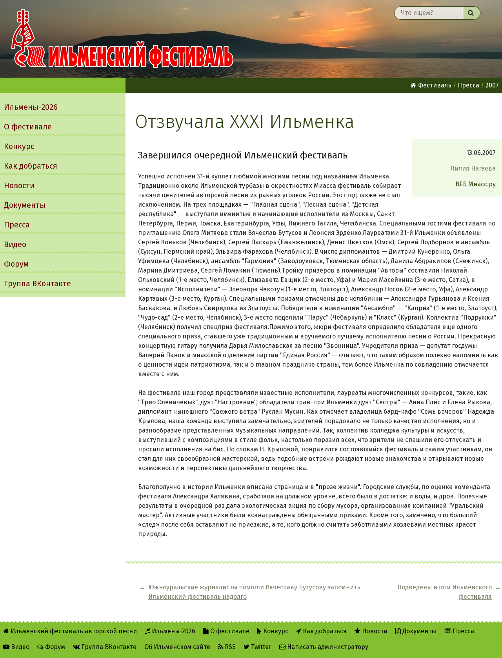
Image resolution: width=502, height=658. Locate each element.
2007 (492, 85)
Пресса (17, 224)
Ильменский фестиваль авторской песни (122, 38)
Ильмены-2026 (31, 107)
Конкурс (19, 146)
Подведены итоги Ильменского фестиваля (444, 591)
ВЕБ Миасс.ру (475, 184)
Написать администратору (327, 647)
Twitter (260, 647)
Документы (24, 205)
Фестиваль (434, 85)
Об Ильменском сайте (177, 647)
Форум (16, 264)
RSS (229, 647)
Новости (19, 185)
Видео (15, 244)
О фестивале (28, 126)
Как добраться (30, 166)
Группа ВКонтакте (37, 283)
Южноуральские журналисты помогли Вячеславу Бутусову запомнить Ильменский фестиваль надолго (254, 591)
